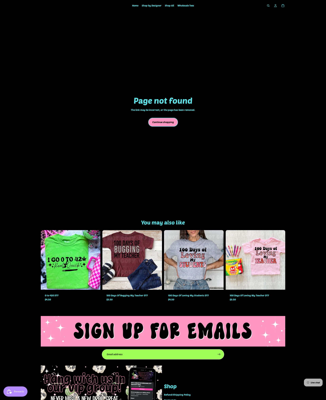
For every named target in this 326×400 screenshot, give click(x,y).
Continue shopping (163, 122)
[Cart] (283, 5)
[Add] (95, 284)
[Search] (268, 5)
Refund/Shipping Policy (177, 394)
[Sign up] (219, 354)
